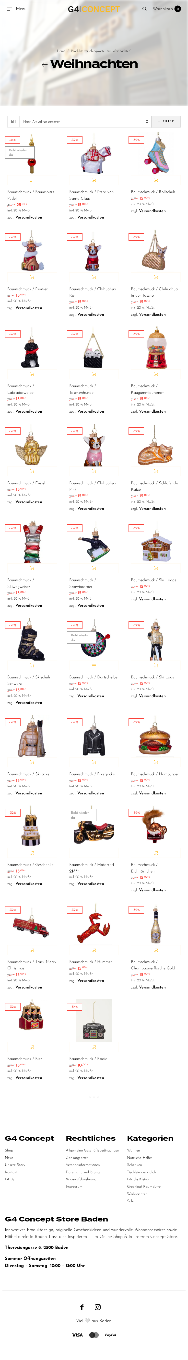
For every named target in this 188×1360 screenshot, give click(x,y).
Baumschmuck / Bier (24, 1059)
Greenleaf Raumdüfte (144, 1187)
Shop (9, 1150)
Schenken (134, 1165)
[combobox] (86, 122)
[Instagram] (98, 1307)
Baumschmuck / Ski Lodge (153, 580)
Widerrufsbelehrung (81, 1179)
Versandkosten (28, 218)
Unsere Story (15, 1165)
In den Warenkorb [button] (94, 180)
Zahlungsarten (77, 1158)
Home (61, 51)
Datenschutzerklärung (83, 1172)
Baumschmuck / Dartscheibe (93, 677)
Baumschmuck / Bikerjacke (92, 774)
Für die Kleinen (139, 1179)
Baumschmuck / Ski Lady (152, 677)
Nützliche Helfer (139, 1158)
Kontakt (11, 1172)
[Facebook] (82, 1307)
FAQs (9, 1179)
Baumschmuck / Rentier (27, 289)
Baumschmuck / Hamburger (155, 774)
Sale (130, 1201)
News (9, 1158)
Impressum (74, 1187)
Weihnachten (137, 1194)
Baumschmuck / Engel (26, 483)
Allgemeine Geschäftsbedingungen (92, 1150)
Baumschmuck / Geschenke (30, 865)
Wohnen (133, 1150)
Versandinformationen (83, 1165)
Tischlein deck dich (141, 1172)
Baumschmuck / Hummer (90, 962)
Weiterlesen (32, 180)
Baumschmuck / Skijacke (28, 774)
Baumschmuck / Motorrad (91, 865)
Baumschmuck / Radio (88, 1059)
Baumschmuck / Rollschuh (153, 192)
